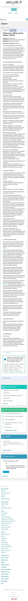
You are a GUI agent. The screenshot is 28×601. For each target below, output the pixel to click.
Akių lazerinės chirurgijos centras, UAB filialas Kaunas (13, 423)
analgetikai (11, 364)
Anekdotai (3, 552)
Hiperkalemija (6, 398)
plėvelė (15, 367)
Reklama (16, 13)
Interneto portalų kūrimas (14, 596)
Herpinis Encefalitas (8, 400)
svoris (16, 371)
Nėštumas (3, 496)
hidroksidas (6, 366)
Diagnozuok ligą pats (5, 498)
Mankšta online (4, 560)
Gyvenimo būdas (4, 557)
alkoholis (6, 364)
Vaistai (8, 27)
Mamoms (3, 536)
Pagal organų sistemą (5, 492)
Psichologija (3, 567)
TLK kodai (3, 494)
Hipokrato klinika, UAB (10, 419)
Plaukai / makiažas (5, 576)
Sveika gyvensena (5, 555)
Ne (6, 463)
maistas (5, 367)
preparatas (16, 369)
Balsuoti (6, 472)
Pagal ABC (3, 490)
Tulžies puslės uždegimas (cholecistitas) (12, 395)
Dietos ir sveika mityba (6, 569)
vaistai (20, 371)
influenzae (12, 366)
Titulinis (3, 27)
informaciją (18, 366)
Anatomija (3, 540)
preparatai (11, 369)
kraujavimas (5, 283)
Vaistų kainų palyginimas (6, 523)
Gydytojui (13, 30)
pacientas (11, 367)
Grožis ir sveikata (4, 574)
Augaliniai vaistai (4, 525)
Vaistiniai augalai (4, 529)
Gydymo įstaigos (4, 504)
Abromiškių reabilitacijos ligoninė (12, 413)
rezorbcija (6, 371)
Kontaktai (10, 13)
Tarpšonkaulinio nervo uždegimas (11, 390)
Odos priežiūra (4, 581)
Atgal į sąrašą (6, 378)
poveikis (6, 369)
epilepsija (17, 364)
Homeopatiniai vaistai (5, 527)
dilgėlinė (5, 253)
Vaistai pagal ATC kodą (6, 517)
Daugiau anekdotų (7, 450)
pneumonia (20, 367)
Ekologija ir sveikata (5, 571)
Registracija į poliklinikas (6, 508)
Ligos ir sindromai (4, 488)
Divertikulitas (6, 393)
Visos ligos (5, 403)
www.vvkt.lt (9, 352)
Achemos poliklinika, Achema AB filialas (14, 416)
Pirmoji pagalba (4, 542)
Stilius (2, 583)
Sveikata (3, 532)
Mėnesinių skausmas (5, 534)
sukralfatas (12, 371)
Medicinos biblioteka (5, 550)
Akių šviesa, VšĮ (8, 427)
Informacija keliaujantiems (6, 546)
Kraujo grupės (4, 538)
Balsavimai (5, 476)
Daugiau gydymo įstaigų (11, 430)
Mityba (2, 562)
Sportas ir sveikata (5, 579)
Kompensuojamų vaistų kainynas (8, 521)
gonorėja (14, 58)
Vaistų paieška (4, 513)
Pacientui (5, 30)
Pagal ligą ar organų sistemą (7, 519)
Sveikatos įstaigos (5, 502)
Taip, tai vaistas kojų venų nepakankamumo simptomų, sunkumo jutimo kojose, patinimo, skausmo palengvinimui (15, 467)
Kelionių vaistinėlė (5, 544)
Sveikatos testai (4, 548)
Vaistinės (3, 506)
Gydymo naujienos (5, 564)
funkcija (21, 364)
